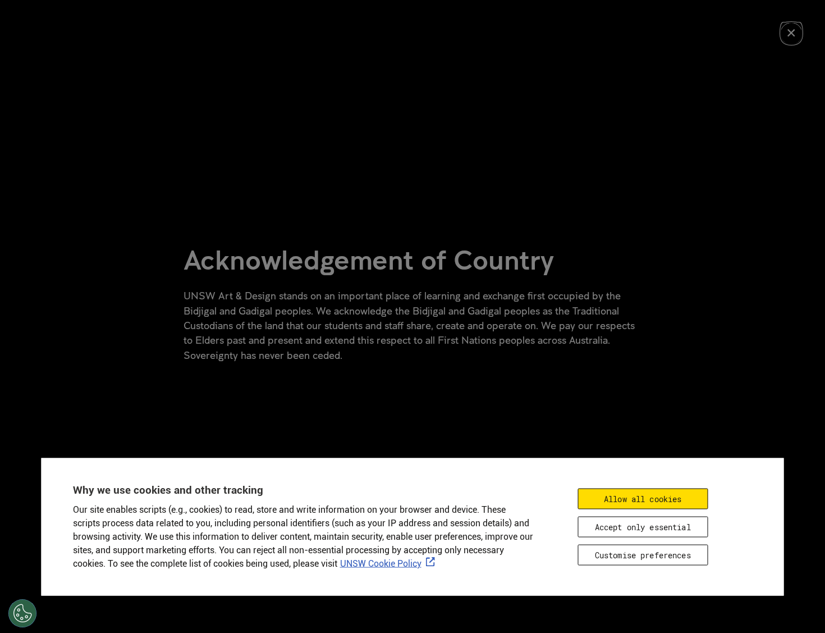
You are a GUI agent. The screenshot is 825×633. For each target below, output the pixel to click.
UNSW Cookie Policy (380, 563)
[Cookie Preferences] (22, 613)
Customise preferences (643, 555)
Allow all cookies (642, 499)
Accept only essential (643, 527)
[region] (413, 527)
